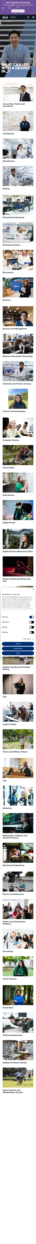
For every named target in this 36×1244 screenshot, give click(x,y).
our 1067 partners (12, 597)
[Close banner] (33, 589)
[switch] (31, 622)
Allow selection (18, 648)
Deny (18, 653)
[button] (33, 17)
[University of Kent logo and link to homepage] (5, 17)
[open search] (28, 17)
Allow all (18, 644)
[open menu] (33, 17)
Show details (27, 639)
